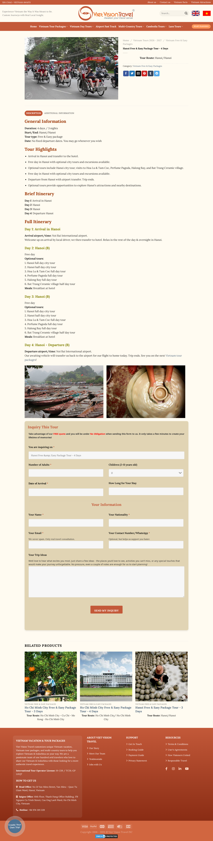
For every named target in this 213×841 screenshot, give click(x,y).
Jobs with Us (95, 764)
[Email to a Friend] (138, 73)
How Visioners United (179, 755)
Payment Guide (136, 755)
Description (33, 113)
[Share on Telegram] (157, 73)
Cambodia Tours (155, 26)
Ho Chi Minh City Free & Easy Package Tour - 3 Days (50, 709)
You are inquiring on (41, 447)
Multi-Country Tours (130, 26)
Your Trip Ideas (38, 554)
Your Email (36, 533)
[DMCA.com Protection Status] (106, 836)
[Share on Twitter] (132, 73)
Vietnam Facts (180, 2)
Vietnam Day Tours (81, 26)
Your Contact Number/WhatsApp (129, 533)
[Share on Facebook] (126, 73)
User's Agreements (177, 749)
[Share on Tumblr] (150, 73)
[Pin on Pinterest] (144, 73)
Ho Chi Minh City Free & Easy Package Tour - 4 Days (105, 709)
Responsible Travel (177, 760)
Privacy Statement (137, 760)
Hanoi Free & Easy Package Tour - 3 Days (159, 709)
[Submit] (186, 13)
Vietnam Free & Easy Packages (147, 66)
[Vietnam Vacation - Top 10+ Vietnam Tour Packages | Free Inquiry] (106, 13)
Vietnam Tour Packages (52, 26)
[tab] (34, 113)
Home (33, 26)
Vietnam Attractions (201, 2)
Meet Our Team (97, 753)
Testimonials (95, 759)
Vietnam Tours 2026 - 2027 (147, 40)
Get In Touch (135, 744)
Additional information (59, 113)
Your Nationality (119, 514)
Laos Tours (175, 26)
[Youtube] (187, 768)
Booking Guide (136, 749)
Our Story (94, 748)
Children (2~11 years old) (123, 464)
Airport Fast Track (106, 26)
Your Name (36, 514)
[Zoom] (29, 95)
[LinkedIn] (181, 768)
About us (152, 2)
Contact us (165, 2)
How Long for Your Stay (123, 483)
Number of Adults (40, 464)
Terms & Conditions (178, 744)
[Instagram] (174, 768)
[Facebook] (167, 768)
